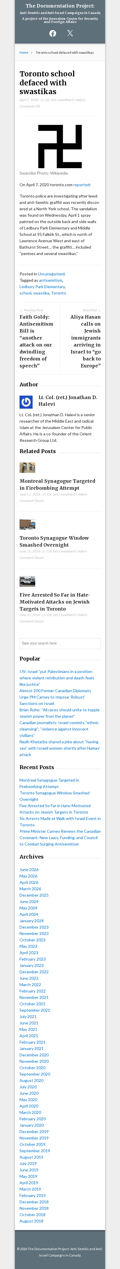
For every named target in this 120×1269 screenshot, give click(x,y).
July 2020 (28, 1086)
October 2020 (32, 1067)
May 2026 (28, 875)
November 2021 (34, 997)
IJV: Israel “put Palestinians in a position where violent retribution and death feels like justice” (57, 678)
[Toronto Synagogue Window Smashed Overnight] (28, 531)
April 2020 (29, 1105)
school (25, 292)
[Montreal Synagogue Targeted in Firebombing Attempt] (28, 474)
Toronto (58, 292)
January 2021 (32, 1048)
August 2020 (31, 1080)
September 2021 (35, 1010)
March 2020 (30, 1112)
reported (81, 184)
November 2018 (34, 1208)
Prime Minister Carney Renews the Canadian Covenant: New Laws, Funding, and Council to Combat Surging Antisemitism (60, 837)
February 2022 (33, 990)
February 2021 (33, 1042)
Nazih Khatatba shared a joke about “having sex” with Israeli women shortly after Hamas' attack (60, 748)
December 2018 (34, 1201)
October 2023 (32, 939)
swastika (41, 292)
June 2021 (29, 1022)
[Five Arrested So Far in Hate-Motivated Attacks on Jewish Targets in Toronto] (28, 588)
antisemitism (50, 280)
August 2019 (31, 1157)
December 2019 (34, 1131)
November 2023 (34, 933)
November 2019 (34, 1137)
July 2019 (28, 1163)
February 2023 (33, 958)
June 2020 (29, 1093)
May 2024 (28, 907)
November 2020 (34, 1061)
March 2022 (30, 984)
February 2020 (33, 1118)
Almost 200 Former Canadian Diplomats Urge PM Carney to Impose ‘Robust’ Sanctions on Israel (55, 697)
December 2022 (34, 971)
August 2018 (31, 1220)
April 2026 (29, 882)
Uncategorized (51, 273)
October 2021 (32, 1003)
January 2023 (32, 965)
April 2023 (29, 952)
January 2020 (32, 1125)
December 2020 (34, 1054)
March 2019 (30, 1189)
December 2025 (34, 895)
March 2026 (30, 888)
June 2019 (29, 1169)
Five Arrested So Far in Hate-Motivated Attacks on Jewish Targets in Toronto (55, 602)
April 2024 (29, 914)
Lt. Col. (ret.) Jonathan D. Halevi (62, 100)
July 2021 (28, 1016)
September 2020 (35, 1073)
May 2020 (28, 1099)
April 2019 (29, 1182)
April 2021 (29, 1035)
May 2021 (28, 1029)
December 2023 (34, 927)
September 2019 (35, 1150)
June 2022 (29, 978)
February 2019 (33, 1195)
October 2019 (32, 1144)
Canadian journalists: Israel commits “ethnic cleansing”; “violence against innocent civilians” (59, 729)
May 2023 (28, 946)
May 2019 (28, 1176)
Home (24, 52)
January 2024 (32, 920)
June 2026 (29, 869)
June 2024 (29, 901)
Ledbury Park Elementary (42, 286)
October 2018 (32, 1214)
